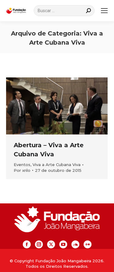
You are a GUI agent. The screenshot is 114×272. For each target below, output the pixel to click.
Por (22, 170)
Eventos (22, 164)
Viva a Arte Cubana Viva (57, 164)
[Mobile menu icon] (104, 10)
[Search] (88, 10)
